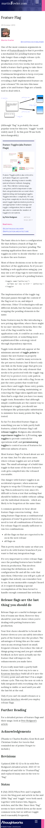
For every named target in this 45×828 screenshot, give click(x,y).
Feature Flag (11, 17)
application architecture (16, 231)
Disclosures (17, 827)
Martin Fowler (7, 40)
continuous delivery (33, 42)
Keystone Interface (10, 673)
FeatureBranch (17, 50)
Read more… (8, 224)
